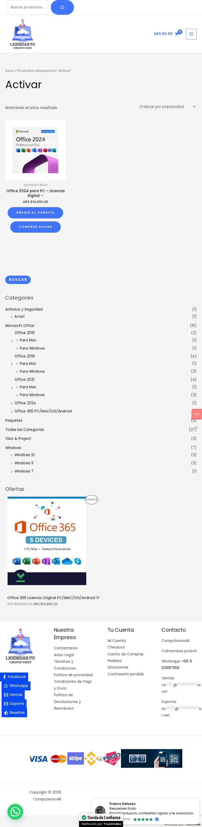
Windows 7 (23, 471)
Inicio (9, 70)
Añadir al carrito (35, 213)
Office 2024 (25, 403)
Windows (13, 447)
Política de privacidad (73, 674)
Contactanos (66, 648)
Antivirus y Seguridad (24, 309)
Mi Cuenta (117, 640)
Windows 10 (24, 454)
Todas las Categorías (24, 429)
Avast (19, 316)
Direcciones (118, 667)
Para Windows (32, 348)
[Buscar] (62, 7)
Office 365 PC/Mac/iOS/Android (43, 411)
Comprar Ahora (35, 227)
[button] (15, 812)
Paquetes (13, 420)
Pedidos (115, 660)
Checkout (116, 647)
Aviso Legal (64, 654)
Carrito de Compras (126, 654)
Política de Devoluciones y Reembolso (67, 702)
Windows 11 (23, 463)
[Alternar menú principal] (191, 34)
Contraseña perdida (126, 674)
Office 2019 (24, 356)
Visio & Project (18, 438)
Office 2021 (24, 379)
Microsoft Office (19, 325)
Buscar (18, 279)
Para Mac (28, 340)
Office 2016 (24, 332)
